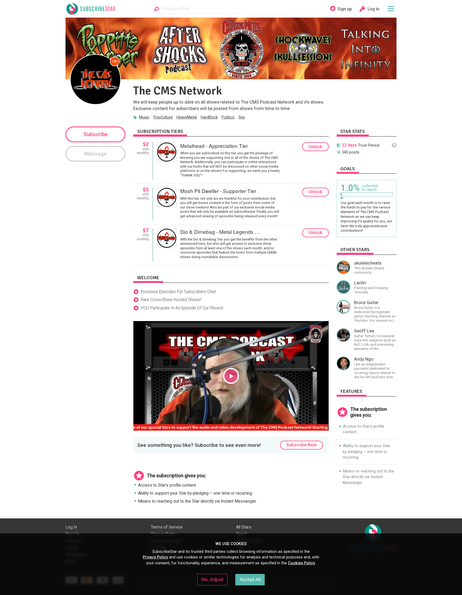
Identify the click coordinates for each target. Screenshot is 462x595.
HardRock (209, 117)
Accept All (250, 579)
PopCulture (163, 117)
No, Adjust (212, 579)
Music (144, 117)
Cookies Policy (301, 563)
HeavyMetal (186, 117)
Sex (241, 117)
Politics (228, 117)
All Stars (243, 527)
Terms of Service (167, 527)
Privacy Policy (155, 557)
